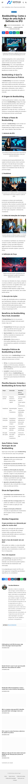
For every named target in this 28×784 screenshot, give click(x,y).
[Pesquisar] (26, 2)
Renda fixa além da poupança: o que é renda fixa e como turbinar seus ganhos (13, 688)
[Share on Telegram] (10, 32)
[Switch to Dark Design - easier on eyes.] (23, 2)
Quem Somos (12, 776)
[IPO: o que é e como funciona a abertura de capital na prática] (14, 722)
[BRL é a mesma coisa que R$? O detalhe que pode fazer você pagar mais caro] (14, 700)
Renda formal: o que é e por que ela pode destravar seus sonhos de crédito (13, 666)
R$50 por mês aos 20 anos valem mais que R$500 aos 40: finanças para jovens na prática (13, 754)
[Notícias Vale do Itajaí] (14, 2)
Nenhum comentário (18, 27)
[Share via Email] (21, 32)
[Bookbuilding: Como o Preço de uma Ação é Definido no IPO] (14, 51)
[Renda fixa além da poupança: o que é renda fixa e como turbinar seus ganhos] (14, 679)
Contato (15, 780)
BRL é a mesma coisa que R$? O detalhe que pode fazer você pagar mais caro (13, 710)
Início (3, 7)
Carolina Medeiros (17, 25)
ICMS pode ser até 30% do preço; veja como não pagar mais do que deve (12, 644)
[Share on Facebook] (3, 32)
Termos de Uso (21, 778)
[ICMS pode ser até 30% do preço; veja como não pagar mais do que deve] (14, 635)
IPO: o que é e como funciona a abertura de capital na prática (13, 731)
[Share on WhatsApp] (17, 32)
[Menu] (2, 2)
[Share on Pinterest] (7, 32)
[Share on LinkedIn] (14, 32)
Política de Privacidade (11, 778)
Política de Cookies (21, 776)
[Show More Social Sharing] (24, 32)
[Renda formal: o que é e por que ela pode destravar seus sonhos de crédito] (14, 657)
